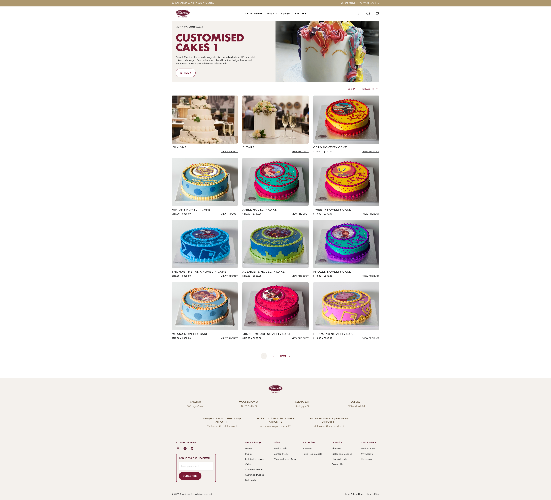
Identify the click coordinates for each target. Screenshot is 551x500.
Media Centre (368, 448)
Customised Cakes (254, 474)
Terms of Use (373, 494)
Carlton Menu (281, 453)
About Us (336, 448)
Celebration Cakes (254, 459)
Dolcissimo (366, 459)
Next (283, 356)
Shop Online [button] (253, 13)
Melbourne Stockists (342, 453)
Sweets (248, 453)
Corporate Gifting (254, 469)
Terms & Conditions (354, 494)
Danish (248, 448)
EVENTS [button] (286, 13)
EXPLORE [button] (300, 13)
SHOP (178, 27)
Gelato (248, 464)
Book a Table (280, 448)
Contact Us (337, 464)
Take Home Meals (312, 453)
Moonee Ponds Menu (285, 459)
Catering (307, 448)
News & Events (339, 459)
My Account (367, 453)
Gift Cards (250, 479)
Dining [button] (272, 13)
